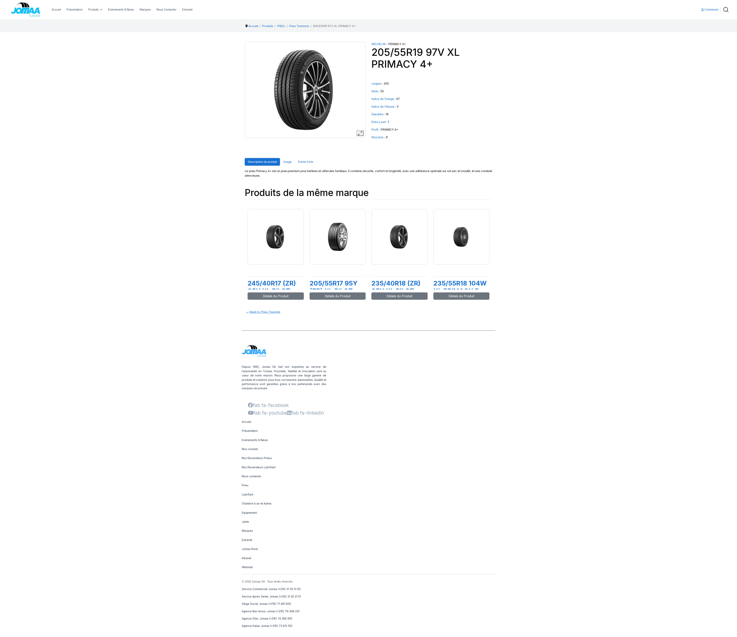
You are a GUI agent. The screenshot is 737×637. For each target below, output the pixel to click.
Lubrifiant (247, 494)
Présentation (75, 9)
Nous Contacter (166, 9)
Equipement (249, 512)
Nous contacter (251, 476)
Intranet (246, 558)
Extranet (187, 9)
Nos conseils (250, 449)
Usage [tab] (287, 162)
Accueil (56, 9)
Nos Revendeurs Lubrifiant (258, 467)
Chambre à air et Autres (257, 503)
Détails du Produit (275, 296)
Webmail (247, 567)
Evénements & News (121, 9)
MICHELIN (378, 44)
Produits (93, 9)
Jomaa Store (250, 549)
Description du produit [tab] (262, 162)
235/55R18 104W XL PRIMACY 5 (460, 287)
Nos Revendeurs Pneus (257, 458)
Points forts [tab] (305, 162)
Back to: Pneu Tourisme (265, 312)
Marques (145, 9)
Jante (245, 521)
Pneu (245, 485)
